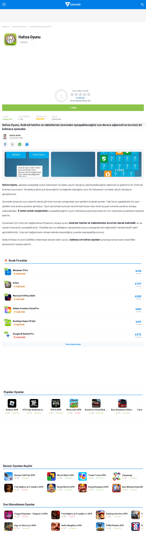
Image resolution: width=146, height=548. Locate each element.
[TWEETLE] (13, 146)
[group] (73, 165)
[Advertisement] (73, 67)
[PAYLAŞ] (5, 146)
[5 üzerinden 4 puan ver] (85, 94)
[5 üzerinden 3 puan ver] (80, 94)
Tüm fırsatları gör (73, 344)
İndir (73, 107)
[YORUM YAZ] (27, 146)
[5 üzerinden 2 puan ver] (76, 94)
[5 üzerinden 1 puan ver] (72, 94)
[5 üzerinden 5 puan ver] (89, 94)
